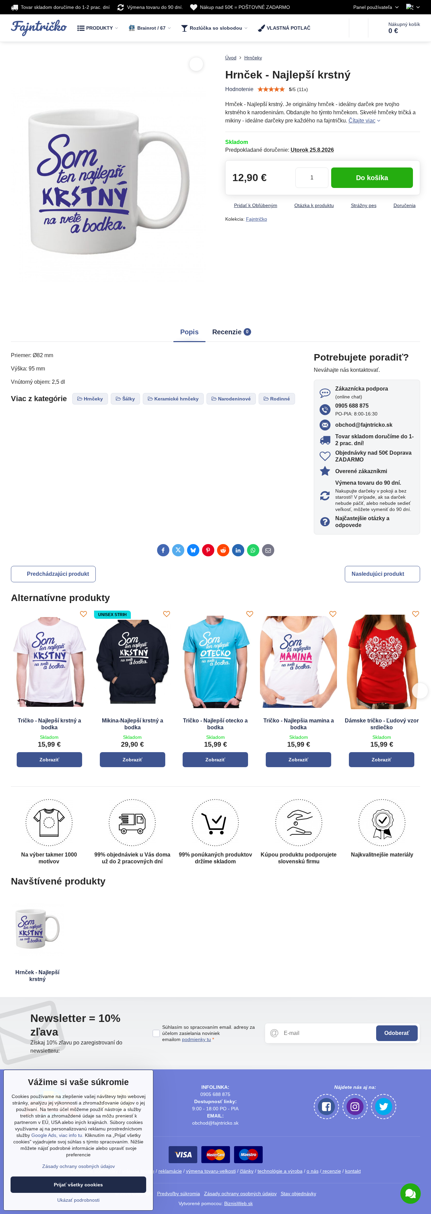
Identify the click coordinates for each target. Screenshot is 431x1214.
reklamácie (170, 1171)
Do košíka (372, 177)
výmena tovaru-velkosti (211, 1171)
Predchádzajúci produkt (58, 574)
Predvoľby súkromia (178, 1193)
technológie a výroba (280, 1171)
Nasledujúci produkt (378, 574)
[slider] (271, 89)
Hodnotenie (239, 89)
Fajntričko (256, 219)
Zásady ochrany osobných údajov (240, 1193)
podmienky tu (196, 1039)
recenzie (331, 1171)
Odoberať (397, 1033)
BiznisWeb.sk (238, 1203)
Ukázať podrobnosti (78, 1200)
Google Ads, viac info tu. (57, 1135)
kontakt (353, 1171)
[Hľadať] (358, 28)
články (246, 1171)
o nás (313, 1171)
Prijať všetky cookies (78, 1184)
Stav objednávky (298, 1193)
